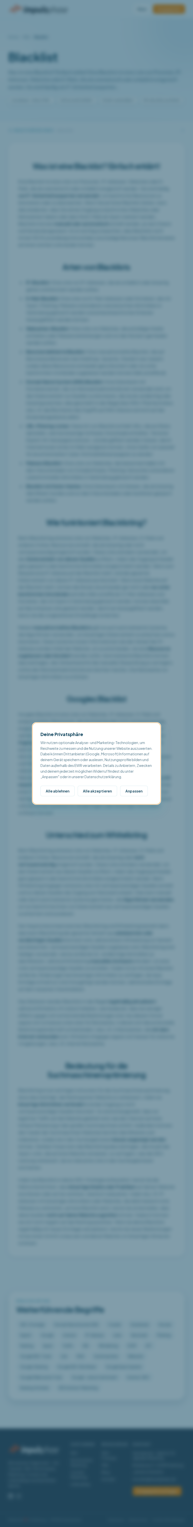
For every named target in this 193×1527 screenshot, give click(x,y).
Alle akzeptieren (97, 791)
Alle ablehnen (57, 791)
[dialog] (96, 763)
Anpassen (133, 791)
